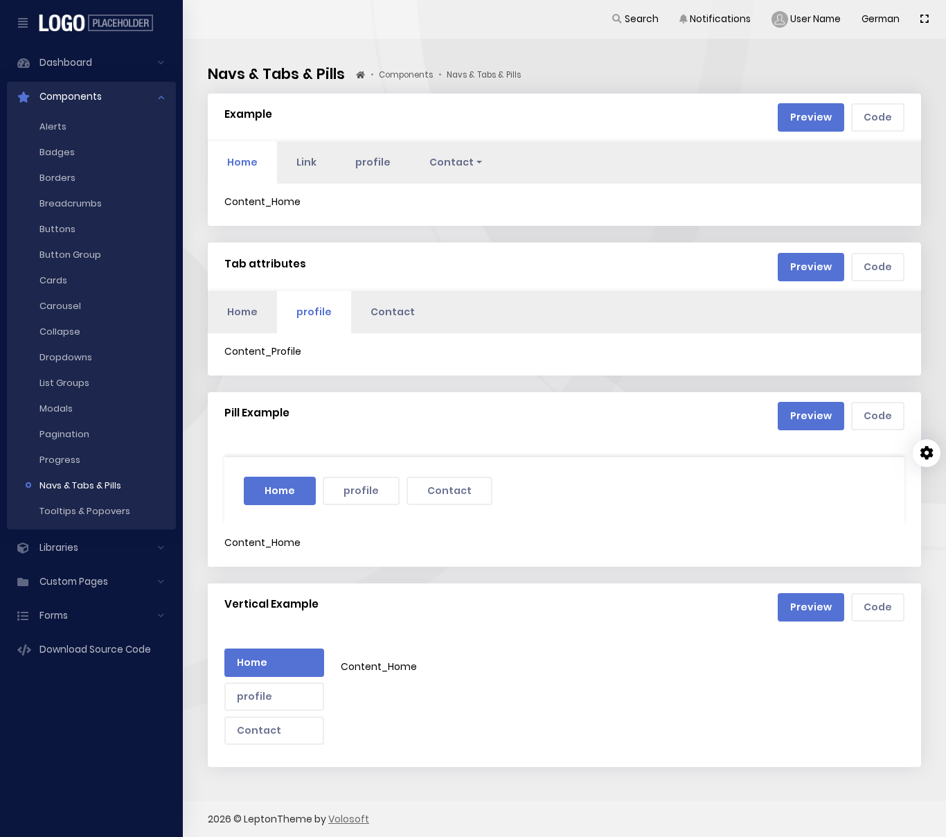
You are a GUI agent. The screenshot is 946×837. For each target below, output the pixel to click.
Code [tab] (878, 117)
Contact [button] (451, 162)
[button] (634, 19)
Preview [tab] (811, 117)
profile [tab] (373, 162)
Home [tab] (242, 162)
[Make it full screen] (924, 19)
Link (306, 162)
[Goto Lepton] (101, 23)
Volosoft (348, 819)
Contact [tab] (393, 312)
